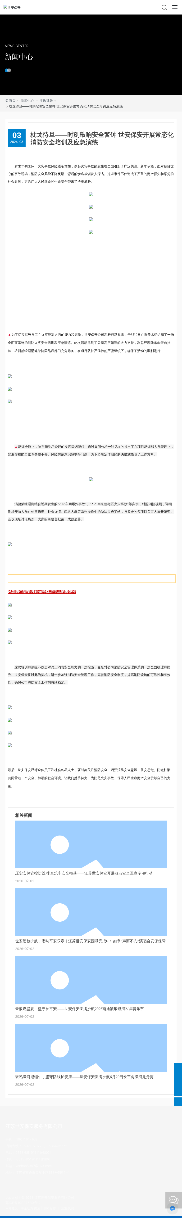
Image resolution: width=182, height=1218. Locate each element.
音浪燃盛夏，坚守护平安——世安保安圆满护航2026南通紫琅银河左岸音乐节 (79, 1009)
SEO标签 (49, 1208)
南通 (37, 1208)
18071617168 (26, 1139)
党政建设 (46, 100)
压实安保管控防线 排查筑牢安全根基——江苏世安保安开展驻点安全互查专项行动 (84, 873)
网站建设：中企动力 (19, 1208)
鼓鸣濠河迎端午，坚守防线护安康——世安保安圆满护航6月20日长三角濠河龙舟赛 (84, 1077)
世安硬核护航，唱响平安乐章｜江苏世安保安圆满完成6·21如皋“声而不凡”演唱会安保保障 (90, 941)
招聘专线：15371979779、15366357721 (37, 1146)
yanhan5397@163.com (33, 1166)
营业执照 (67, 1208)
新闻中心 (19, 56)
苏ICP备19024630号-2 (23, 1203)
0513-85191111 (27, 1152)
